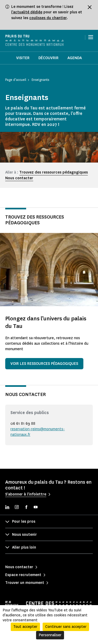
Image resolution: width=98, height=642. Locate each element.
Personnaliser (50, 635)
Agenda (74, 57)
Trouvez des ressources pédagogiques (53, 172)
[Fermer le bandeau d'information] (90, 7)
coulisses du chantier (48, 17)
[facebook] (26, 507)
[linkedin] (7, 507)
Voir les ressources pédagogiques (44, 363)
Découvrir (48, 57)
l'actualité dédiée (26, 12)
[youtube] (35, 507)
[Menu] (90, 37)
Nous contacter (19, 178)
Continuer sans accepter (66, 626)
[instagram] (17, 507)
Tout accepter (25, 626)
